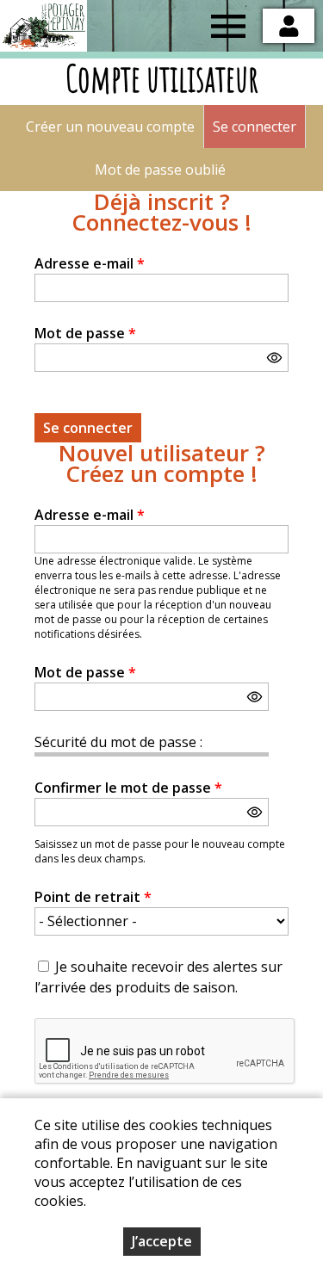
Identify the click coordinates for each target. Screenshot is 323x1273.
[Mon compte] (288, 26)
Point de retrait (93, 896)
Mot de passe (85, 333)
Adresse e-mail (89, 263)
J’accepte (162, 1241)
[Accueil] (43, 26)
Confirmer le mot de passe (128, 787)
